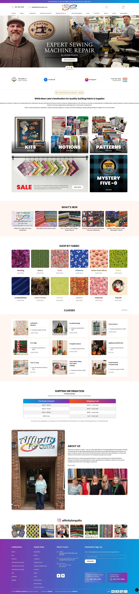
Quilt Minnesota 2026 (18, 569)
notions (126, 103)
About (106, 13)
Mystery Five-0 (61, 13)
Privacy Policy (38, 580)
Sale (87, 13)
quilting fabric (109, 103)
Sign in (115, 7)
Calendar (32, 13)
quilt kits (115, 103)
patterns (120, 103)
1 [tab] (67, 67)
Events (36, 555)
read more (71, 465)
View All (124, 310)
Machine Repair (77, 13)
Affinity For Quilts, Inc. (21, 591)
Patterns (14, 559)
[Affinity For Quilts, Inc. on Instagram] (63, 575)
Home (14, 13)
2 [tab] (69, 67)
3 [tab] (71, 67)
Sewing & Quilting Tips (40, 566)
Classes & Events (45, 13)
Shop (22, 13)
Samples (14, 576)
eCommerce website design (62, 591)
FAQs (114, 13)
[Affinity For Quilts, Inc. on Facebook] (58, 575)
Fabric (13, 552)
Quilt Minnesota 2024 (18, 562)
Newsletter (123, 13)
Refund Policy (38, 583)
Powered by (44, 591)
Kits (13, 555)
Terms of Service (39, 587)
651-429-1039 (19, 7)
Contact (96, 13)
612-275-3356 (119, 579)
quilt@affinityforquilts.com (39, 7)
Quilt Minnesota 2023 (18, 566)
